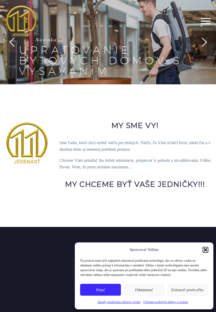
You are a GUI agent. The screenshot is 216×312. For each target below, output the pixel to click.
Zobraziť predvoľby (187, 290)
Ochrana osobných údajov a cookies (165, 302)
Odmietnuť (144, 290)
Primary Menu (205, 21)
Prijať (100, 290)
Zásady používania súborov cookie (119, 302)
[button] (205, 249)
